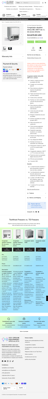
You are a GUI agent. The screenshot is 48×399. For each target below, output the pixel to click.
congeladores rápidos (30, 345)
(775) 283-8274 (6, 373)
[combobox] (27, 2)
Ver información (7, 249)
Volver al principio (24, 331)
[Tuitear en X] (34, 212)
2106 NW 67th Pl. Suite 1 (8, 375)
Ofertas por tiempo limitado (25, 6)
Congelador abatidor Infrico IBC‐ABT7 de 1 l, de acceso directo (13, 22)
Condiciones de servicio (31, 357)
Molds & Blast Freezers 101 (34, 58)
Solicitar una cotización (12, 9)
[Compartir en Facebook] (36, 212)
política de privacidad (30, 359)
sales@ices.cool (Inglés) (8, 368)
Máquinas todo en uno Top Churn (33, 351)
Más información (23, 19)
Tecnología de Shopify (22, 394)
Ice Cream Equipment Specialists (34, 25)
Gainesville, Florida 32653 (8, 378)
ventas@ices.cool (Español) (9, 370)
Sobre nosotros (29, 354)
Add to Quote (40, 41)
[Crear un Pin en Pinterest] (38, 212)
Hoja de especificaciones (33, 189)
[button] (45, 2)
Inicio (3, 22)
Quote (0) (47, 298)
